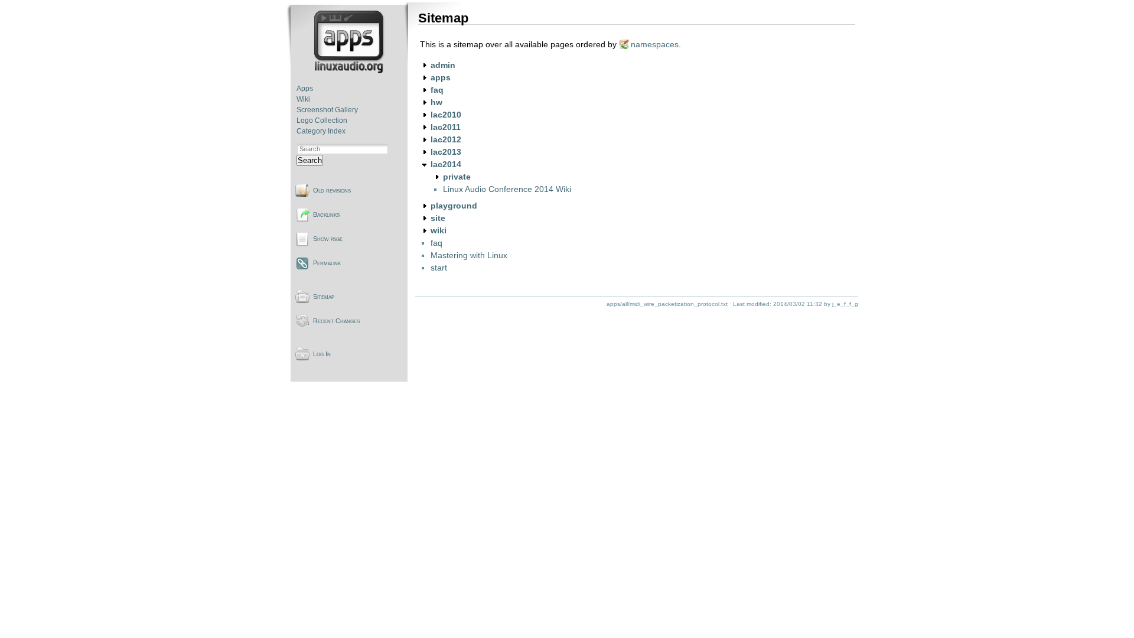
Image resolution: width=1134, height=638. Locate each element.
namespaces (655, 44)
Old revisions (332, 190)
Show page (328, 238)
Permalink (327, 262)
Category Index (321, 131)
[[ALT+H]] (350, 70)
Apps (304, 88)
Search (310, 160)
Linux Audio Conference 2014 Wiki (507, 189)
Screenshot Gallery (327, 110)
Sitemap (323, 296)
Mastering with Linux (469, 255)
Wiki (303, 99)
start (439, 267)
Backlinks (326, 214)
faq (436, 243)
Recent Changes (336, 320)
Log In (322, 353)
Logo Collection (321, 120)
